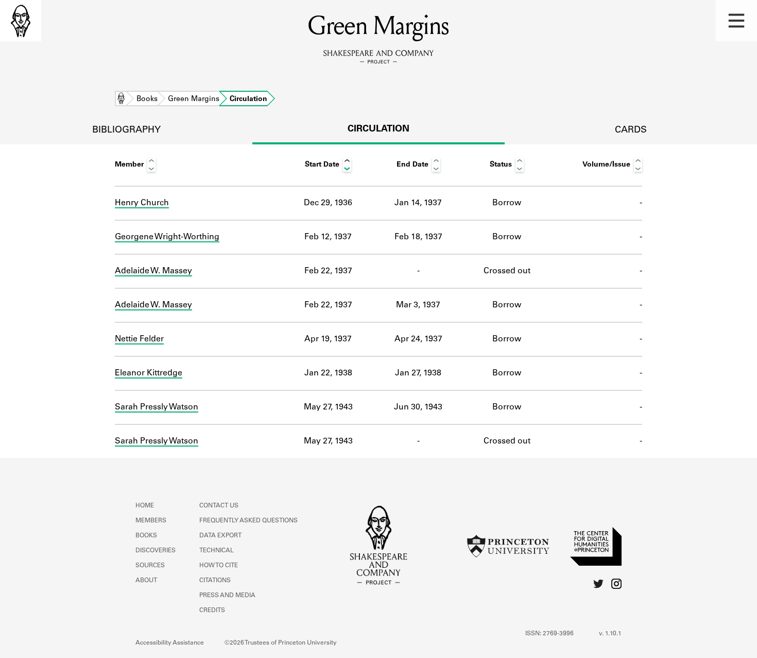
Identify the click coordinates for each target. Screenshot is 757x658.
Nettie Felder (139, 339)
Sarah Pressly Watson (156, 407)
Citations (215, 581)
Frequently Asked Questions (248, 521)
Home (121, 99)
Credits (212, 610)
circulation (378, 129)
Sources (150, 566)
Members (150, 521)
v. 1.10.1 (610, 634)
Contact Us (218, 506)
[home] (20, 20)
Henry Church (142, 203)
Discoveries (155, 551)
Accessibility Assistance (169, 643)
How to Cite (218, 566)
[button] (736, 20)
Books (147, 99)
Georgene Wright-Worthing (167, 237)
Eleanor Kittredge (148, 373)
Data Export (220, 536)
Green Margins (193, 99)
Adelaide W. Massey (153, 271)
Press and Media (227, 596)
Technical (216, 551)
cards (631, 130)
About (146, 581)
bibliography (126, 130)
